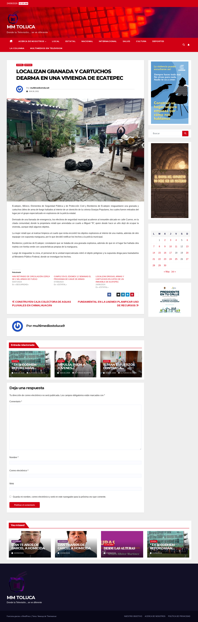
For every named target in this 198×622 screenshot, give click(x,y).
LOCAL (56, 41)
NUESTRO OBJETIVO (133, 616)
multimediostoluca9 (39, 88)
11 (176, 246)
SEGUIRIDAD (16, 541)
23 (165, 259)
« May (167, 271)
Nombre (13, 457)
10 (170, 246)
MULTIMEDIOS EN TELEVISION (46, 48)
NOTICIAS (28, 65)
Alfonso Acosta (37, 373)
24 (170, 259)
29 (159, 265)
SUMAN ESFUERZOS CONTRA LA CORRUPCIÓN (119, 368)
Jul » (173, 271)
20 (187, 253)
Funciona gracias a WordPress (19, 616)
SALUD (126, 41)
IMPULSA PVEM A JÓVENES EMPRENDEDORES (72, 368)
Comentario (15, 401)
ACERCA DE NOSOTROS (31, 41)
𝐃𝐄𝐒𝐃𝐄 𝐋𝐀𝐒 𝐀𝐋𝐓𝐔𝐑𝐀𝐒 (119, 548)
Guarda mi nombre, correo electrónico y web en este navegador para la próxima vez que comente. (59, 497)
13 (187, 246)
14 (154, 253)
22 (159, 259)
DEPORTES (158, 41)
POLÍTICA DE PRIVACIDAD (179, 616)
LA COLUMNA (17, 48)
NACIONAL (87, 41)
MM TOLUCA (21, 27)
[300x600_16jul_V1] (169, 180)
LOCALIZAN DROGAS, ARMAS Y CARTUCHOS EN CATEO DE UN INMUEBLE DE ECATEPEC (110, 279)
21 (154, 259)
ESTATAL (70, 41)
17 (170, 253)
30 (165, 265)
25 (176, 259)
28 (154, 265)
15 (159, 253)
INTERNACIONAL (108, 41)
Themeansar (51, 616)
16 (165, 253)
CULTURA (141, 41)
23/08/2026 (19, 553)
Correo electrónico (18, 470)
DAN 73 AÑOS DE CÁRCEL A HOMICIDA (28, 546)
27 (187, 259)
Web (11, 483)
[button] (184, 45)
